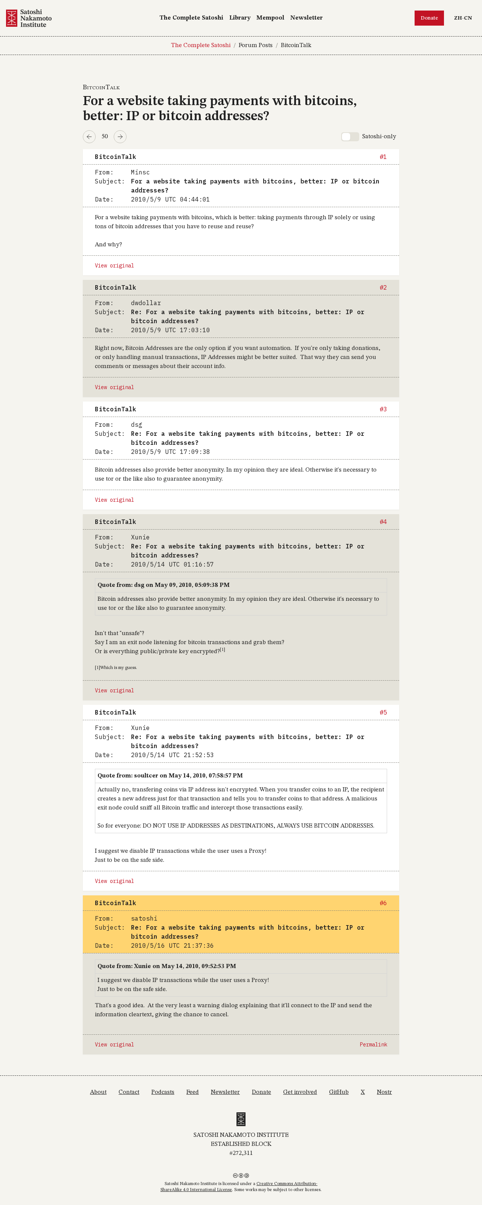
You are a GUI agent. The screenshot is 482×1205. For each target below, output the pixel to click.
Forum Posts (256, 46)
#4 (383, 521)
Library (239, 18)
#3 (383, 409)
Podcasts (162, 1092)
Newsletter (306, 18)
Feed (192, 1092)
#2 (383, 287)
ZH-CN (465, 18)
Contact (129, 1092)
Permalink (373, 1044)
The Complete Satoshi (191, 18)
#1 (383, 156)
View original (114, 265)
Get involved (300, 1092)
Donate (429, 18)
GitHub (339, 1092)
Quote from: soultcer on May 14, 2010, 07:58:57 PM (170, 776)
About (98, 1092)
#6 (383, 903)
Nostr (384, 1092)
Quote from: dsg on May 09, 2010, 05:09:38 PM (164, 585)
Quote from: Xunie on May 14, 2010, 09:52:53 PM (167, 967)
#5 (383, 712)
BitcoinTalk (296, 46)
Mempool (270, 18)
